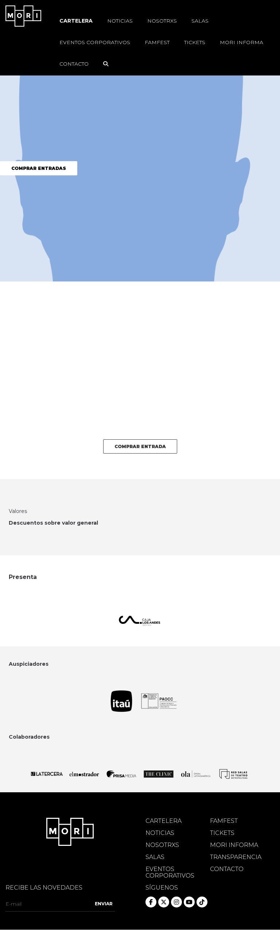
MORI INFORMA (234, 845)
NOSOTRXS (162, 845)
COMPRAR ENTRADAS (38, 168)
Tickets (194, 42)
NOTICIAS (159, 833)
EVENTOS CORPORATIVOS (169, 872)
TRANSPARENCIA (235, 857)
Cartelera (76, 21)
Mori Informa (241, 42)
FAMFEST (224, 821)
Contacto (74, 64)
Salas (200, 21)
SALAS (154, 857)
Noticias (120, 21)
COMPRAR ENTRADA (140, 446)
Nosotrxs (162, 21)
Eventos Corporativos (94, 42)
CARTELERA (163, 821)
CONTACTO (227, 869)
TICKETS (222, 833)
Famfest (157, 42)
